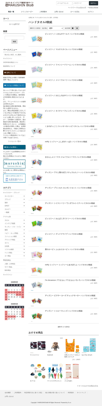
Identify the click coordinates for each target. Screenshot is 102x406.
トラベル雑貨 (9, 249)
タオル (45, 17)
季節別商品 (7, 260)
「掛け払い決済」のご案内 (12, 54)
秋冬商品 (8, 270)
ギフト (7, 243)
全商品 (30, 17)
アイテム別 (38, 17)
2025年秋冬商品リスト (10, 62)
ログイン (91, 11)
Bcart (69, 402)
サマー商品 (8, 267)
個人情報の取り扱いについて (55, 392)
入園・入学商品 (10, 264)
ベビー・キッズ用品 (11, 233)
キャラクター (9, 196)
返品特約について (9, 66)
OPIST (7, 206)
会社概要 (8, 392)
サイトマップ (81, 392)
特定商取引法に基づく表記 (33, 392)
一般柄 (7, 212)
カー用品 (8, 256)
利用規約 (71, 392)
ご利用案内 (43, 11)
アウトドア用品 (10, 240)
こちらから (14, 80)
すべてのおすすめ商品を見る (88, 386)
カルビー (8, 209)
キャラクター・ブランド (11, 192)
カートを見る (74, 11)
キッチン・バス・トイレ (13, 227)
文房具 (7, 246)
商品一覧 (11, 11)
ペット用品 (8, 253)
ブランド (8, 199)
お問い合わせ (58, 11)
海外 (6, 202)
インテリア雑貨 (10, 223)
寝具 (6, 230)
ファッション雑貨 (11, 236)
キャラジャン (7, 58)
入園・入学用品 (53, 17)
